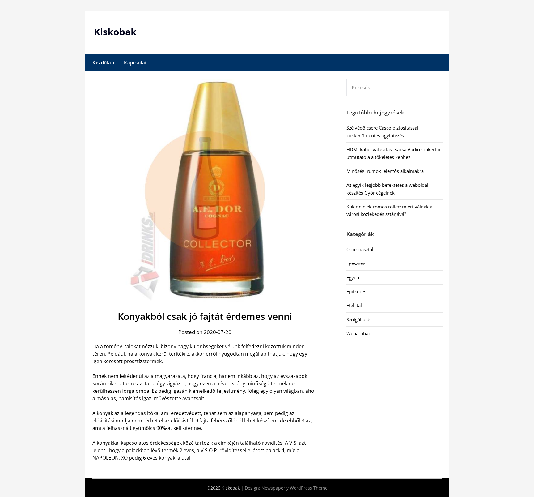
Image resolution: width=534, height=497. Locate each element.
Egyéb (352, 277)
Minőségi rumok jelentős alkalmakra (385, 171)
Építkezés (356, 291)
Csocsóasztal (359, 249)
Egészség (355, 263)
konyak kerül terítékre (163, 353)
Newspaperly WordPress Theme (294, 488)
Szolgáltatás (358, 319)
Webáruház (358, 333)
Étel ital (354, 305)
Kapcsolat (135, 62)
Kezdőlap (103, 62)
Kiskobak (115, 31)
